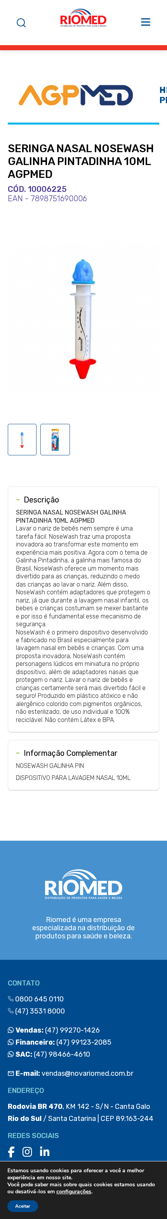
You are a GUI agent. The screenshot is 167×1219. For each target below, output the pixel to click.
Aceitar (22, 1206)
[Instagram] (27, 1152)
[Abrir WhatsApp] (147, 1199)
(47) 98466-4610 (52, 1054)
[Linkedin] (45, 1152)
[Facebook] (11, 1152)
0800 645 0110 (39, 999)
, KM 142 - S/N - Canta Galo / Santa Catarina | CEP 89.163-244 (80, 1112)
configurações (73, 1191)
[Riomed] (83, 23)
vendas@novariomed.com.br (74, 1073)
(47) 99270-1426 (57, 1030)
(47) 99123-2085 (62, 1042)
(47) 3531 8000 (39, 1011)
